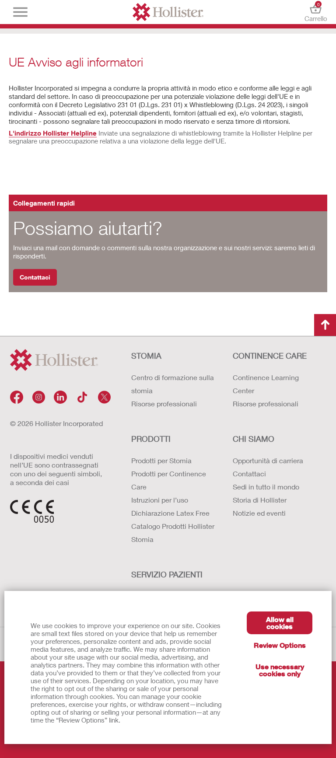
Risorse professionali (164, 403)
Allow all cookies (280, 622)
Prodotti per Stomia (161, 460)
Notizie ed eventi (259, 513)
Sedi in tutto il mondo (266, 486)
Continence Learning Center (266, 384)
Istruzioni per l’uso (159, 500)
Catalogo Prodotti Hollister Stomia (172, 532)
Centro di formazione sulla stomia (172, 384)
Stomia (146, 355)
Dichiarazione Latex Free (170, 513)
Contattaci (35, 277)
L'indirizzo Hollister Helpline (53, 133)
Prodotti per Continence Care (168, 480)
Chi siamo (253, 439)
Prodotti (151, 439)
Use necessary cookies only (280, 670)
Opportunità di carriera (268, 460)
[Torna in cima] (325, 325)
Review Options (280, 645)
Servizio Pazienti (167, 574)
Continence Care (270, 355)
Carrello (316, 12)
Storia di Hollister (260, 500)
